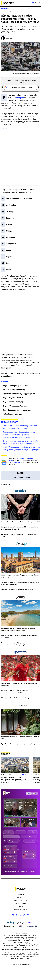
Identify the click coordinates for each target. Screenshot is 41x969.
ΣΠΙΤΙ (28, 477)
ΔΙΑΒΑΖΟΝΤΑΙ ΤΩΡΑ (9, 422)
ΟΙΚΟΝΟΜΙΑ (5, 9)
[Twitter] (24, 914)
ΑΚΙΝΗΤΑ (14, 477)
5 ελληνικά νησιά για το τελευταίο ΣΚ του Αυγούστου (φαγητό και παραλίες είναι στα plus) (18, 629)
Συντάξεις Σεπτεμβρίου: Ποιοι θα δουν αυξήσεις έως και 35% (20, 522)
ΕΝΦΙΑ (5, 382)
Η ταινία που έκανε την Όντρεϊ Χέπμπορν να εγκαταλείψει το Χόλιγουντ (20, 636)
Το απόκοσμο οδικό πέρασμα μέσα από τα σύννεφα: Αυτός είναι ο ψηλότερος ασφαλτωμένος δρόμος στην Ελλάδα (19, 434)
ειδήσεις (17, 462)
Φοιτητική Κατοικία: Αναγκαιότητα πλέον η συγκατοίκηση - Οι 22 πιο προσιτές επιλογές (20, 528)
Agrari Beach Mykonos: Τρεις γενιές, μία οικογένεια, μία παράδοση (19, 745)
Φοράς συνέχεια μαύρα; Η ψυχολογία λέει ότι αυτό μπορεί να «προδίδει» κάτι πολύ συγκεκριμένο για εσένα (20, 644)
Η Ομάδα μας (20, 906)
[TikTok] (28, 914)
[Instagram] (20, 914)
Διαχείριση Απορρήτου (20, 909)
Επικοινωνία (20, 894)
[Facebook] (17, 914)
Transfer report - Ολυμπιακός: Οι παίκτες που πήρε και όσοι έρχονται (19, 684)
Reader (22, 458)
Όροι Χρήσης (21, 897)
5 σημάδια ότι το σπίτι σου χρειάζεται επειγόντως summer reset (20, 737)
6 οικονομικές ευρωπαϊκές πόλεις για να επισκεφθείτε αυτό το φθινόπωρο (20, 576)
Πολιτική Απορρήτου (20, 900)
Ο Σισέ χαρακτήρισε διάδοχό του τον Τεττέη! (15, 698)
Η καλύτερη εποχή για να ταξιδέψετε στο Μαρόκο (17, 589)
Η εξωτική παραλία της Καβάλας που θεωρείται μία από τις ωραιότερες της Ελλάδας (20, 583)
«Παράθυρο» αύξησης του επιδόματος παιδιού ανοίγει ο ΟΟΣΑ (19, 535)
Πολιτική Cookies (20, 903)
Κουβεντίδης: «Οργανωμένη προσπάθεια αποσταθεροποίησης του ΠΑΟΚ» (14, 691)
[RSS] (13, 914)
